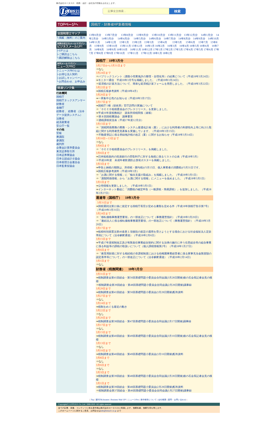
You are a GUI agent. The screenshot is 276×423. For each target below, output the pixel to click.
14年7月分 (170, 38)
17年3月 (178, 49)
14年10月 (213, 38)
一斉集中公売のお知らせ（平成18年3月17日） (125, 98)
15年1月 (124, 42)
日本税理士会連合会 (68, 162)
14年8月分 (184, 38)
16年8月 (99, 49)
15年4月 (162, 42)
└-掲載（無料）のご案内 (70, 37)
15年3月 (149, 42)
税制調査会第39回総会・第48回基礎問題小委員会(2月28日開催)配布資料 (140, 386)
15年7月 (203, 42)
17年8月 (98, 53)
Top (92, 400)
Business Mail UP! (118, 400)
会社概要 (162, 400)
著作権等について (148, 400)
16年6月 (204, 45)
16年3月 (172, 45)
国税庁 (60, 96)
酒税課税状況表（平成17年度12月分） (121, 120)
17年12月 (146, 53)
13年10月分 (158, 34)
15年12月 (137, 45)
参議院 (60, 140)
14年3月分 (108, 38)
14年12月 (110, 42)
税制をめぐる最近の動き (112, 306)
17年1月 (158, 49)
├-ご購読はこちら (66, 54)
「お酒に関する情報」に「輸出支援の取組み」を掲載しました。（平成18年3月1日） (149, 174)
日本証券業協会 (65, 154)
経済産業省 (63, 122)
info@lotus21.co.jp (108, 411)
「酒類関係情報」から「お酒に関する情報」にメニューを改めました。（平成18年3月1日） (153, 178)
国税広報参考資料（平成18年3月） (118, 171)
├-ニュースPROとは (68, 70)
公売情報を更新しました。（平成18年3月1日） (126, 185)
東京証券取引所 (65, 151)
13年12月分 (191, 34)
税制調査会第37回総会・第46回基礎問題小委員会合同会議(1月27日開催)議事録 (145, 390)
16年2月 (160, 45)
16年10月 (122, 49)
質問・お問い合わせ (177, 400)
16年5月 (194, 45)
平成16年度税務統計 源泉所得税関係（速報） (126, 112)
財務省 (60, 103)
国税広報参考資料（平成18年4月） (118, 90)
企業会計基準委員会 (68, 147)
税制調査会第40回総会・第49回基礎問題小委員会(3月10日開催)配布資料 (140, 354)
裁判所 (60, 144)
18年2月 (167, 53)
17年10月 (119, 53)
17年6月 (208, 49)
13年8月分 (127, 34)
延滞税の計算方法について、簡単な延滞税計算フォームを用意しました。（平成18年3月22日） (155, 83)
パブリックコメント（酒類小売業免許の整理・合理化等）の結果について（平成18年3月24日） (155, 76)
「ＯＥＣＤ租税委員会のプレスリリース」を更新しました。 (134, 109)
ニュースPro (133, 400)
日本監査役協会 (65, 165)
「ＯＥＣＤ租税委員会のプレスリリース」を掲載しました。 (134, 149)
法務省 (60, 118)
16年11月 (135, 49)
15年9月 (99, 45)
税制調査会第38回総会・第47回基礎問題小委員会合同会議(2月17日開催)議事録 (144, 321)
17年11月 (132, 53)
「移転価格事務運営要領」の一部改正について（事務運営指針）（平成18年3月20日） (149, 217)
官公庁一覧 (63, 125)
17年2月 (168, 49)
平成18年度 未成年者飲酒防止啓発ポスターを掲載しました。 (135, 160)
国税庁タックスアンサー (70, 100)
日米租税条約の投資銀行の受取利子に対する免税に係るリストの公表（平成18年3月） (149, 156)
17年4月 (188, 49)
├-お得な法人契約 (66, 74)
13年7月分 (111, 34)
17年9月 (108, 53)
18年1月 (157, 53)
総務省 (60, 111)
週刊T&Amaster (102, 400)
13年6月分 (95, 34)
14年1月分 (207, 34)
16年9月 (111, 49)
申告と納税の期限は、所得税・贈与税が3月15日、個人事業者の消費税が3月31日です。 (149, 167)
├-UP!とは (62, 50)
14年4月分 (124, 38)
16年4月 (184, 45)
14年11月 (94, 42)
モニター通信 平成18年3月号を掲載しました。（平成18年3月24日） (139, 80)
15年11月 (125, 45)
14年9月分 (199, 38)
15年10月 (111, 45)
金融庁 (60, 107)
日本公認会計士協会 (68, 158)
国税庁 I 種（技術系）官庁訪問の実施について (125, 105)
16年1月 (150, 45)
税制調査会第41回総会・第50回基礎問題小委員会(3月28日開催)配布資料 (140, 292)
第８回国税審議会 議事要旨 (116, 116)
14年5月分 (140, 38)
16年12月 (147, 49)
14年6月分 (155, 38)
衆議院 (60, 136)
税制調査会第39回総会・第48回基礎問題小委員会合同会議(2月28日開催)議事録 (145, 284)
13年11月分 (174, 34)
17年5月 (198, 49)
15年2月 (137, 42)
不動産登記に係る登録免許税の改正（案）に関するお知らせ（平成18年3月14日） (147, 134)
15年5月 (177, 42)
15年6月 (190, 42)
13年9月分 (142, 34)
